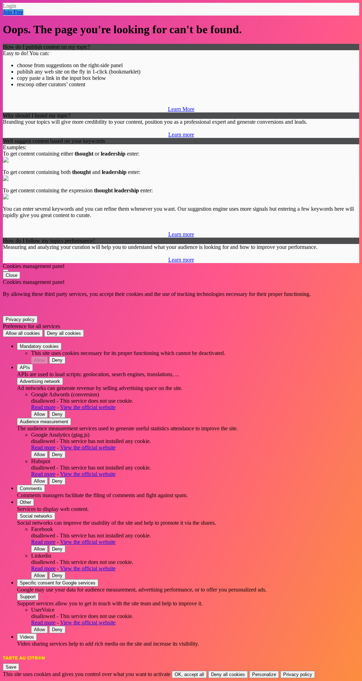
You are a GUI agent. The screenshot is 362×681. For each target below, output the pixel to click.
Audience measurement (44, 421)
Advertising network (40, 381)
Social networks (36, 516)
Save (11, 667)
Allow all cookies (23, 333)
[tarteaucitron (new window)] (24, 661)
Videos (27, 637)
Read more (43, 407)
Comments (31, 488)
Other (25, 502)
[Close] (5, 270)
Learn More (181, 109)
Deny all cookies (64, 333)
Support (28, 596)
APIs (25, 367)
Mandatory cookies (39, 346)
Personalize (264, 674)
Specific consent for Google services (57, 583)
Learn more (181, 135)
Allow (39, 360)
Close (11, 275)
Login (9, 6)
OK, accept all (189, 674)
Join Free (13, 12)
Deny (57, 360)
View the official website (88, 407)
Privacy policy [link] (20, 319)
